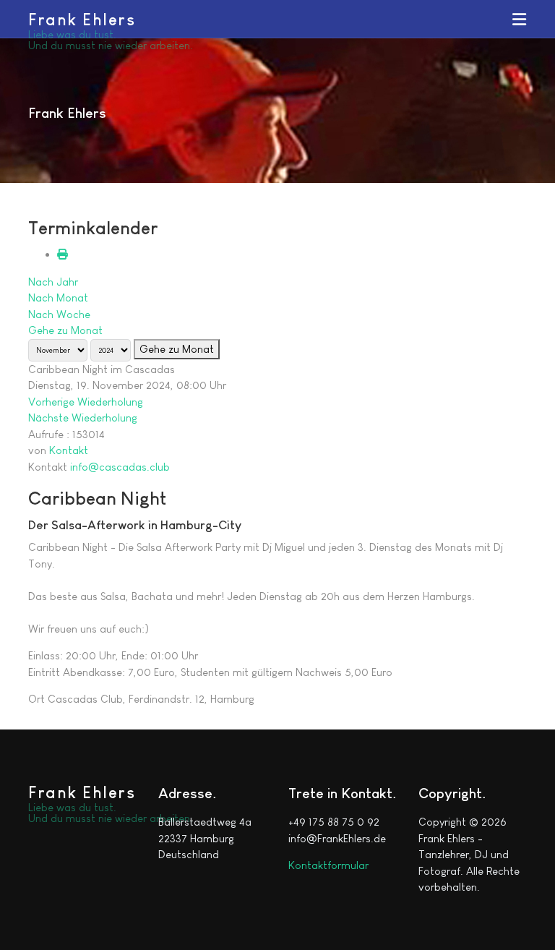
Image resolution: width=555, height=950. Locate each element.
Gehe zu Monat (65, 330)
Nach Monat (58, 297)
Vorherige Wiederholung (85, 401)
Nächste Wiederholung (82, 417)
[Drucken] (62, 254)
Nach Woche (59, 314)
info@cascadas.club (120, 467)
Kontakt (68, 450)
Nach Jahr (53, 281)
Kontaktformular (328, 865)
